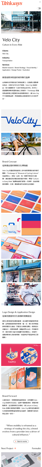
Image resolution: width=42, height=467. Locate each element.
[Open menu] (39, 2)
